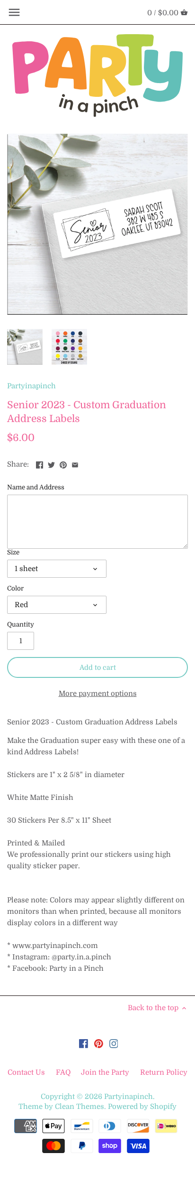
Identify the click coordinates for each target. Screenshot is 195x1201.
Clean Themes (79, 1106)
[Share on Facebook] (39, 463)
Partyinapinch (31, 386)
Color (15, 588)
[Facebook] (83, 1043)
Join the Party (105, 1072)
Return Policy (163, 1072)
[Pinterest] (98, 1043)
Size (13, 552)
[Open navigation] (14, 12)
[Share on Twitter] (51, 463)
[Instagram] (113, 1043)
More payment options (98, 694)
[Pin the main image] (63, 463)
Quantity (20, 624)
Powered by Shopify (142, 1106)
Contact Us (27, 1072)
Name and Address (35, 487)
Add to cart (98, 667)
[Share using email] (75, 463)
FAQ (63, 1072)
